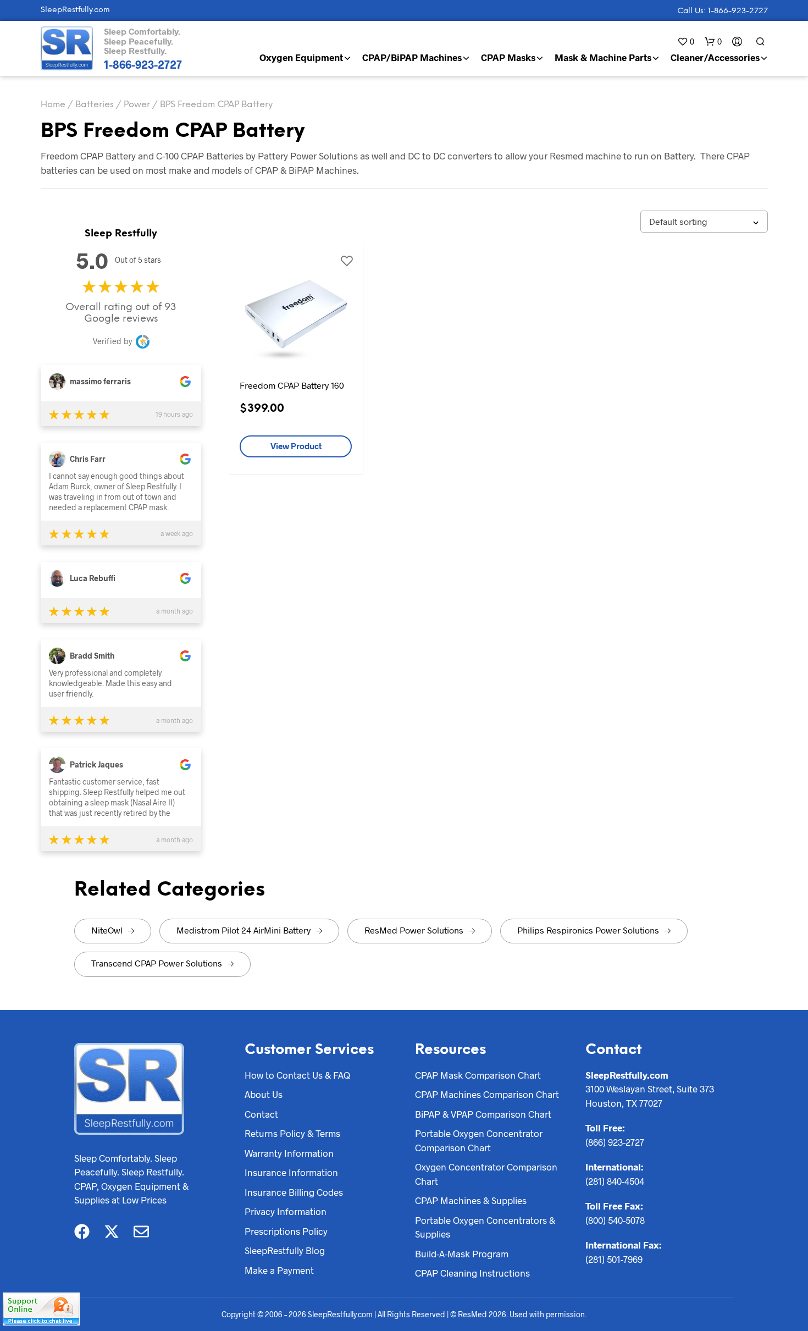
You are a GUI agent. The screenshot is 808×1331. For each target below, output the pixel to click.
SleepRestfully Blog (285, 1250)
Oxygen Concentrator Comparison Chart (486, 1173)
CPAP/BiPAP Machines (412, 57)
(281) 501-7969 (614, 1258)
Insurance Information (291, 1172)
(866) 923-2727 (614, 1141)
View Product (296, 446)
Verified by (112, 341)
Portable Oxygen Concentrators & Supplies (485, 1227)
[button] (685, 41)
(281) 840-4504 (614, 1180)
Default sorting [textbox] (678, 221)
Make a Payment (279, 1269)
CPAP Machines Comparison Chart (487, 1094)
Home (53, 104)
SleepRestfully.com (75, 10)
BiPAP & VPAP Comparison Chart (483, 1113)
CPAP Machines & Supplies (471, 1200)
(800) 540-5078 (615, 1219)
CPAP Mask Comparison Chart (478, 1074)
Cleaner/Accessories (715, 57)
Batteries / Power (112, 104)
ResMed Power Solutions (413, 930)
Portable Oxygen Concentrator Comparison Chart (479, 1140)
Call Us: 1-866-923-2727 (722, 11)
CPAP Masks (508, 57)
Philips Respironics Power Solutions (588, 930)
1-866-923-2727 (143, 64)
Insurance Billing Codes (294, 1191)
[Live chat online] (41, 1309)
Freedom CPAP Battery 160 (292, 385)
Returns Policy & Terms (292, 1133)
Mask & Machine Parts (603, 57)
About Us (264, 1094)
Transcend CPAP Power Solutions (156, 963)
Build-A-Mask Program (461, 1253)
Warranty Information (289, 1152)
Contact (261, 1113)
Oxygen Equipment (301, 57)
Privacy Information (285, 1211)
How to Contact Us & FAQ (297, 1074)
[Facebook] (82, 1231)
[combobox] (704, 222)
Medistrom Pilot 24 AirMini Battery (243, 930)
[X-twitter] (111, 1231)
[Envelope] (141, 1231)
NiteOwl (107, 930)
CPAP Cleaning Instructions (472, 1272)
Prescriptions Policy (286, 1230)
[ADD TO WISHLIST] (346, 260)
